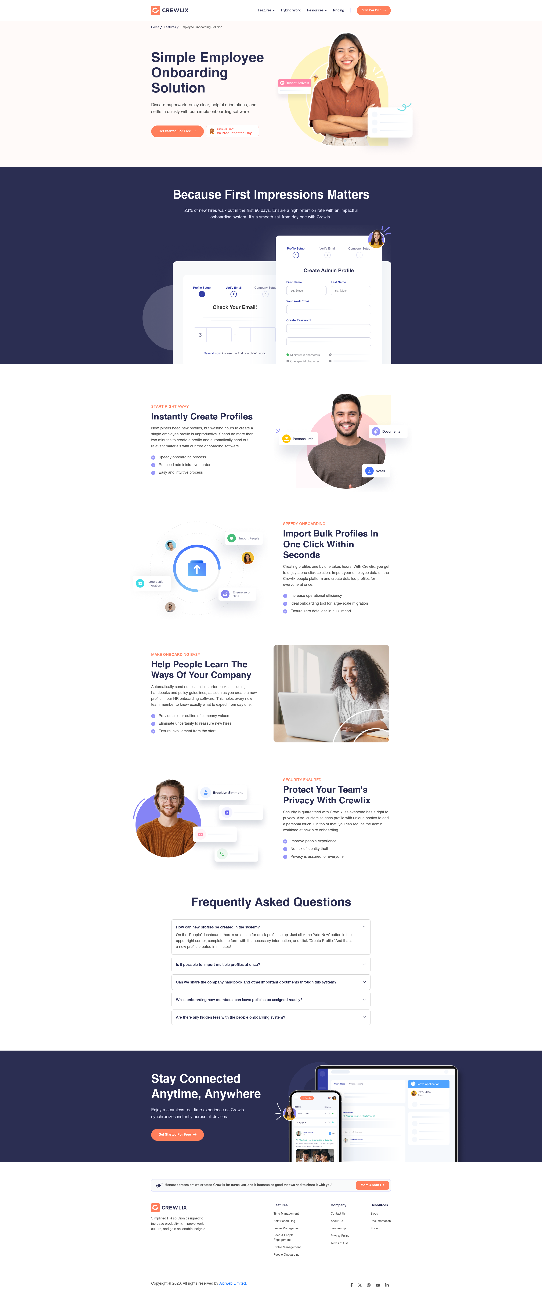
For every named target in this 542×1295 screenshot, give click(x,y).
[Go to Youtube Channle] (378, 1286)
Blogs (374, 1213)
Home (155, 27)
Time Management (286, 1213)
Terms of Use (339, 1243)
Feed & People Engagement (283, 1237)
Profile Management (287, 1247)
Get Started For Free (175, 131)
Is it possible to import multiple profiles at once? (218, 965)
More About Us (372, 1185)
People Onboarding (287, 1254)
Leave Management (287, 1228)
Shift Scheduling (284, 1221)
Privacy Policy (340, 1235)
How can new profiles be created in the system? (218, 927)
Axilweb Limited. (233, 1283)
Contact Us (338, 1213)
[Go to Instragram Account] (369, 1286)
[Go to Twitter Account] (360, 1286)
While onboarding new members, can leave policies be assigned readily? (239, 1000)
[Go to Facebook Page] (351, 1286)
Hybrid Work (291, 10)
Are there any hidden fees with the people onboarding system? (230, 1017)
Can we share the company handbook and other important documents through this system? (256, 982)
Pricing (338, 10)
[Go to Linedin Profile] (387, 1286)
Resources (315, 10)
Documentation (381, 1221)
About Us (337, 1221)
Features (264, 10)
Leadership (338, 1228)
